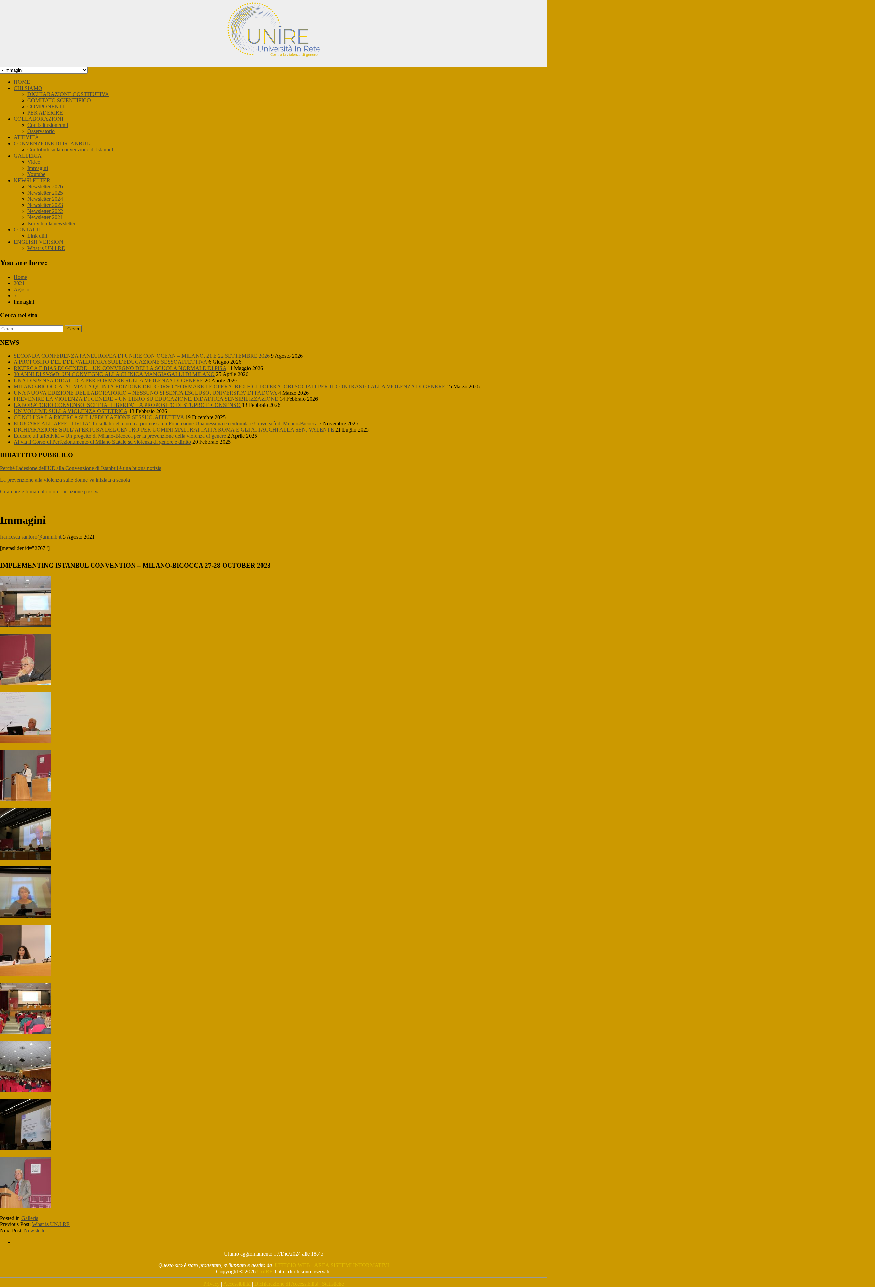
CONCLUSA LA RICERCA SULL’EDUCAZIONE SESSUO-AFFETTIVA (99, 417)
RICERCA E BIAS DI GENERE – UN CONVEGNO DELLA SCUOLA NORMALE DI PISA (120, 368)
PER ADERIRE (45, 113)
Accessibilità (237, 1284)
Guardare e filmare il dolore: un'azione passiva (50, 491)
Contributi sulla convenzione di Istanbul (70, 149)
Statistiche (333, 1284)
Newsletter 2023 (45, 205)
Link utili (37, 236)
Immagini (37, 168)
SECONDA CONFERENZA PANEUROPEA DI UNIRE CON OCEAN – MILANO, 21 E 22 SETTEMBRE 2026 (142, 356)
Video (33, 162)
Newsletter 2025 (45, 193)
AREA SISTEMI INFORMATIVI (351, 1265)
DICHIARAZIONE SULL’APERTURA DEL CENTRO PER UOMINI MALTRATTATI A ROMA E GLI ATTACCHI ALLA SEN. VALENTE (174, 430)
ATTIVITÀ (26, 137)
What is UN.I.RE (46, 248)
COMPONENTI (45, 106)
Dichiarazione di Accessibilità (286, 1284)
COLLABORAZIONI (38, 119)
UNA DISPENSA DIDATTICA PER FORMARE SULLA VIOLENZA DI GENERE (108, 380)
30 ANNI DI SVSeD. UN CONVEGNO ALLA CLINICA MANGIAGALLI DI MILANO (114, 374)
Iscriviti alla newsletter (51, 223)
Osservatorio (41, 131)
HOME (22, 82)
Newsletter (35, 1230)
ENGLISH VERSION (38, 242)
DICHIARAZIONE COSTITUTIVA (68, 94)
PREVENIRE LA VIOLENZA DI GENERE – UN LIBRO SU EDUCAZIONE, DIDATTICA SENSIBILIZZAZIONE (146, 399)
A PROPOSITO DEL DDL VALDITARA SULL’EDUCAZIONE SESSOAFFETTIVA (110, 362)
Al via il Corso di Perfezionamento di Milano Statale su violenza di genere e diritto (102, 442)
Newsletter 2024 (45, 199)
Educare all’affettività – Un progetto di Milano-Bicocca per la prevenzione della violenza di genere (120, 436)
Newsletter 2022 (45, 211)
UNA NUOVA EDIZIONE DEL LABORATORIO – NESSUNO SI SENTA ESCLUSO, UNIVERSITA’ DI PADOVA (145, 393)
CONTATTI (27, 230)
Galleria (29, 1218)
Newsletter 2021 (45, 217)
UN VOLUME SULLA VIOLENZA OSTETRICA (70, 411)
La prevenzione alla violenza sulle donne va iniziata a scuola (65, 480)
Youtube (36, 174)
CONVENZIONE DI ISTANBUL (52, 143)
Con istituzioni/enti (47, 125)
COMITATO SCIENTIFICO (59, 100)
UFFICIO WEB (292, 1265)
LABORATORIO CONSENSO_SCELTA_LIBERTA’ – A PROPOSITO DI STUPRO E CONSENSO (127, 405)
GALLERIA (28, 156)
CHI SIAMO (28, 88)
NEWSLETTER (32, 180)
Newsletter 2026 (45, 186)
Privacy (212, 1284)
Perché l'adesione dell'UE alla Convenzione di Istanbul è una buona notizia (80, 468)
